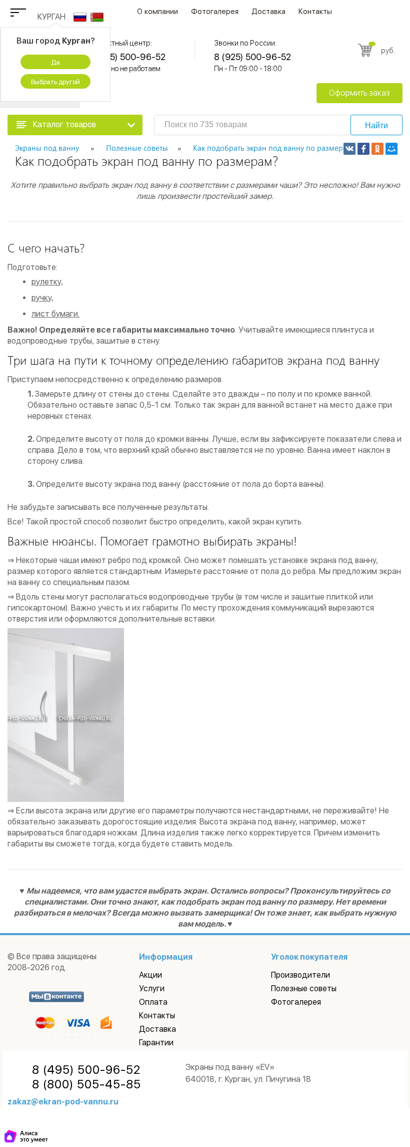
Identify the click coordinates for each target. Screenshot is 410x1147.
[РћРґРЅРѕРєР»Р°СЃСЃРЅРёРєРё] (378, 149)
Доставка (269, 11)
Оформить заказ (359, 93)
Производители (300, 975)
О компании (157, 11)
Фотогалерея (214, 11)
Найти (376, 125)
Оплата (153, 1002)
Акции (150, 975)
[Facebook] (364, 149)
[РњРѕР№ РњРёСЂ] (392, 149)
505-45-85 (86, 1084)
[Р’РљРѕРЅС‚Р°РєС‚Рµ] (350, 149)
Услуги (151, 988)
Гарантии (156, 1042)
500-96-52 (86, 1070)
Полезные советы (303, 988)
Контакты (315, 11)
